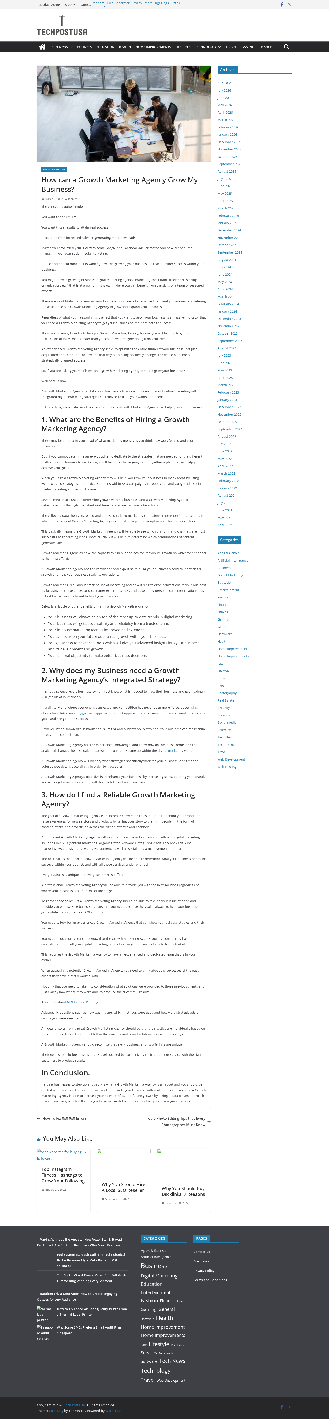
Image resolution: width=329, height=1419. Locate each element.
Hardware (225, 634)
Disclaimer (201, 1261)
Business (84, 47)
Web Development (231, 759)
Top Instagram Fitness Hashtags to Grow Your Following (63, 1175)
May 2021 (225, 517)
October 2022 (228, 422)
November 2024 (229, 237)
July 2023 (224, 355)
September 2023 (230, 341)
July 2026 (224, 90)
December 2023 (229, 319)
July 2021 (224, 503)
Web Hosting (227, 767)
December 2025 (229, 142)
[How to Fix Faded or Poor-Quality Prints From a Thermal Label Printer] (45, 1314)
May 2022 (225, 458)
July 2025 (224, 179)
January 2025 (227, 223)
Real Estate (226, 700)
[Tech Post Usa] (42, 47)
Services (224, 715)
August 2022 (227, 436)
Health (125, 47)
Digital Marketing (54, 169)
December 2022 (229, 407)
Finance (265, 47)
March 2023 (226, 385)
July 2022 (224, 444)
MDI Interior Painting (82, 1002)
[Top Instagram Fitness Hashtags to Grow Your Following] (63, 1152)
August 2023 (227, 348)
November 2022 (229, 414)
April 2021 (225, 525)
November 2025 (229, 149)
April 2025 (225, 201)
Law (220, 663)
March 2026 (226, 120)
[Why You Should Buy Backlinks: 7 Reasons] (184, 1152)
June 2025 (225, 186)
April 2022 (225, 466)
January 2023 (227, 400)
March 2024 (226, 296)
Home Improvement (232, 649)
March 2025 (226, 208)
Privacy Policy (203, 1271)
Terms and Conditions (210, 1280)
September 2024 (230, 252)
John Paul (74, 199)
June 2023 (225, 363)
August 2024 (227, 260)
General (223, 627)
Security (224, 708)
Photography (227, 693)
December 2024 (229, 230)
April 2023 (225, 377)
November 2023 (229, 326)
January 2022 (227, 488)
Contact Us (201, 1252)
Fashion (223, 597)
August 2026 (227, 83)
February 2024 (228, 304)
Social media (227, 722)
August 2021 (227, 495)
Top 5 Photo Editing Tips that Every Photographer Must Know (175, 1121)
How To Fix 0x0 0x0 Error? (64, 1118)
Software (224, 730)
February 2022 (228, 481)
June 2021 (225, 510)
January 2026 (227, 134)
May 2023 (225, 370)
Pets (221, 685)
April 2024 (225, 289)
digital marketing (170, 750)
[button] (70, 47)
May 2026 (225, 105)
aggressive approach (94, 713)
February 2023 (228, 392)
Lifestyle (182, 47)
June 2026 (225, 98)
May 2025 (225, 193)
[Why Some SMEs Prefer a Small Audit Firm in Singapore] (45, 1333)
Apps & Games (228, 553)
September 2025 (230, 164)
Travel (231, 47)
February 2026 (228, 127)
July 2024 (224, 267)
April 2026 (225, 112)
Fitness (223, 612)
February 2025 (228, 215)
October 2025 (228, 156)
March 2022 (226, 473)
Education (105, 47)
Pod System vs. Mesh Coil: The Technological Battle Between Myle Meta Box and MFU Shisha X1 (91, 1260)
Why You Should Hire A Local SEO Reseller (123, 1187)
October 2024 (228, 245)
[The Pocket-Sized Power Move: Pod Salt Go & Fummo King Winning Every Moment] (45, 1280)
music (222, 678)
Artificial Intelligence (233, 560)
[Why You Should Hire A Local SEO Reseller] (124, 1152)
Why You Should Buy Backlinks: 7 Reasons (183, 1191)
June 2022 (225, 451)
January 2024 (227, 311)
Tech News (59, 47)
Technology (205, 47)
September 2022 (230, 429)
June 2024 (225, 274)
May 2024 (225, 282)
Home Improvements (153, 47)
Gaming (247, 47)
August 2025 (227, 171)
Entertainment (228, 590)
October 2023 (228, 333)
